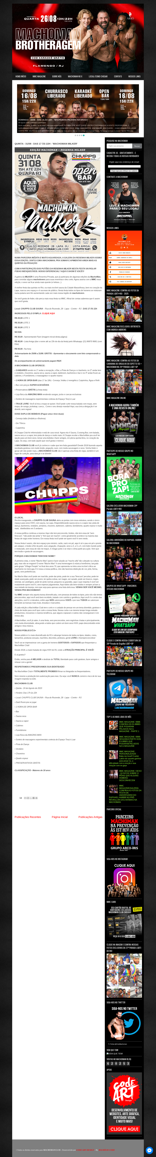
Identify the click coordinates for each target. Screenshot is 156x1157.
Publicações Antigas (90, 817)
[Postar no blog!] (28, 798)
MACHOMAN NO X (75, 76)
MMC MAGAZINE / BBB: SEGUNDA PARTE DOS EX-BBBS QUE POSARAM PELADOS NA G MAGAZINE (130, 741)
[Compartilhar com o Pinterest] (36, 798)
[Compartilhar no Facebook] (33, 798)
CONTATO (118, 76)
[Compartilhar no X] (31, 798)
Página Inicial (60, 817)
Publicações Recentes (28, 817)
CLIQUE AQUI (48, 313)
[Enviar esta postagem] (20, 798)
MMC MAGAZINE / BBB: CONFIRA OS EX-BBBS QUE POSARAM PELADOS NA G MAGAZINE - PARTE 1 (130, 726)
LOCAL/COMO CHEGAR (98, 76)
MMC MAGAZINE (39, 76)
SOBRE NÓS (56, 76)
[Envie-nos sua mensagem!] (149, 1150)
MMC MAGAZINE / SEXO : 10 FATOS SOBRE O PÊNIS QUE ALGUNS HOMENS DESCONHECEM (130, 775)
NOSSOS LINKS (134, 76)
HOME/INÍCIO (20, 76)
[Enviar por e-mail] (25, 798)
